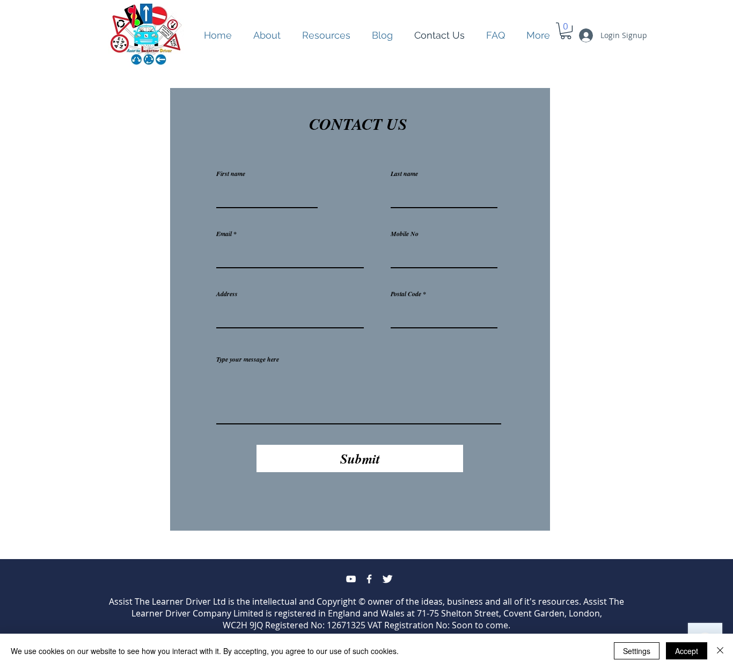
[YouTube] (351, 579)
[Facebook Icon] (369, 579)
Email (224, 234)
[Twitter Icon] (387, 579)
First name (230, 174)
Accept (686, 650)
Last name (404, 174)
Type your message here (247, 359)
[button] (326, 35)
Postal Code (406, 294)
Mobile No (405, 234)
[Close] (720, 650)
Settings (636, 650)
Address (227, 294)
